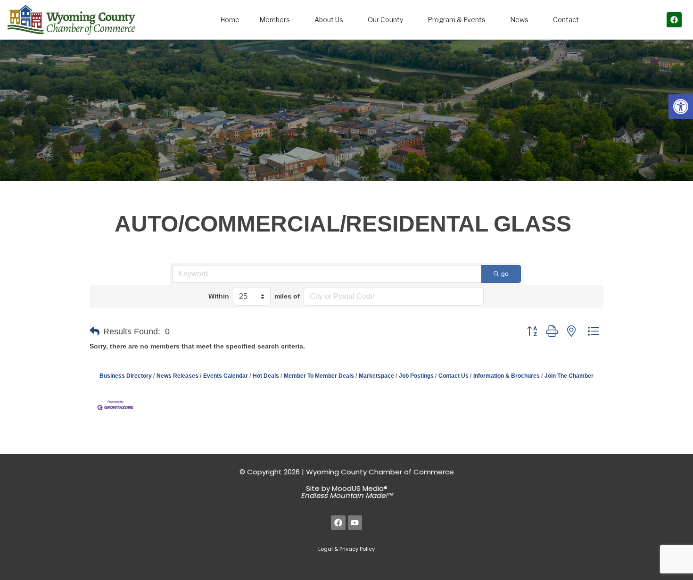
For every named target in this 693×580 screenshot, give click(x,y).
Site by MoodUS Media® (347, 491)
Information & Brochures (506, 376)
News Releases (177, 376)
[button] (680, 106)
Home (229, 20)
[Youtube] (355, 522)
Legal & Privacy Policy (346, 549)
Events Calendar (225, 376)
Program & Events (457, 20)
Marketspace (376, 376)
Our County (385, 20)
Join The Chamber (569, 376)
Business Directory (125, 376)
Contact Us (453, 376)
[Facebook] (674, 19)
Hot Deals (266, 376)
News (519, 20)
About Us (328, 20)
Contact (566, 20)
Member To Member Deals (319, 376)
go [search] (505, 273)
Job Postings (416, 376)
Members (274, 20)
